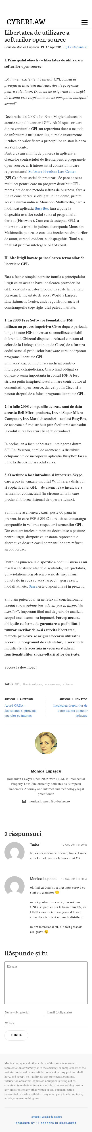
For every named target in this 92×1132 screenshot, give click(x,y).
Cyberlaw (26, 22)
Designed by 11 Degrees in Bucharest (46, 1123)
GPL (17, 684)
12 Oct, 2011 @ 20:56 (74, 879)
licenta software (32, 684)
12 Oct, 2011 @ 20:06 (74, 845)
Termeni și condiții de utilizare (46, 1116)
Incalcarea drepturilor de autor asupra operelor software (70, 710)
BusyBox (42, 208)
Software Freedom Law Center (52, 171)
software (68, 684)
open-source (52, 684)
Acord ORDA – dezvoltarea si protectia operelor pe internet (20, 710)
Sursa (33, 586)
